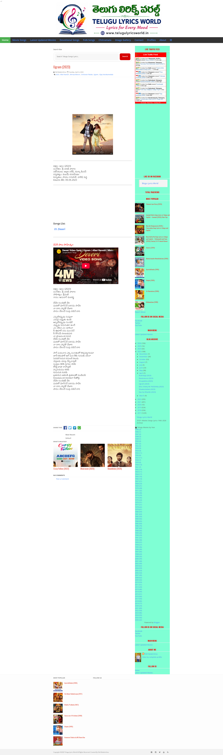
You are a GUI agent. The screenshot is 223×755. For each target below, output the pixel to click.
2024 (140, 349)
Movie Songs (19, 40)
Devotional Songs (69, 40)
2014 (138, 592)
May (141, 370)
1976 (138, 502)
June (141, 368)
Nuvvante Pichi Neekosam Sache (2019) (152, 64)
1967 (138, 481)
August (142, 362)
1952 (138, 446)
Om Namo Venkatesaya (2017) (73, 694)
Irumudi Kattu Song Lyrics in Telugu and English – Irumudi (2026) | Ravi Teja (158, 216)
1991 (138, 538)
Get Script (143, 102)
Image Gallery (123, 40)
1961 (138, 467)
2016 (138, 596)
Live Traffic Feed (150, 55)
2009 (138, 580)
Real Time (150, 102)
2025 (140, 346)
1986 (138, 526)
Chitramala (105, 40)
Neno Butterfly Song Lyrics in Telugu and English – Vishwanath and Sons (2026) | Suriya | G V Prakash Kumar (157, 238)
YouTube (138, 325)
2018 (140, 410)
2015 (138, 594)
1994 (138, 545)
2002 (138, 563)
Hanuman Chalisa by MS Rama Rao (74, 737)
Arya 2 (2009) (150, 60)
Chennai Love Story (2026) (154, 204)
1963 (138, 472)
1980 (138, 512)
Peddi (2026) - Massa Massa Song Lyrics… (150, 68)
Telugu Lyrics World (150, 183)
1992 (138, 540)
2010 (138, 582)
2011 (138, 585)
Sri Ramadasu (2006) (152, 291)
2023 (140, 351)
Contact (139, 40)
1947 (138, 434)
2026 (140, 343)
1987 (138, 528)
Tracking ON (157, 102)
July (141, 365)
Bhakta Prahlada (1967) (71, 704)
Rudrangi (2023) (145, 375)
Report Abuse (140, 312)
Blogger (157, 622)
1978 (138, 507)
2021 (140, 402)
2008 (138, 578)
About (162, 40)
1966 (138, 479)
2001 (138, 561)
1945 (138, 429)
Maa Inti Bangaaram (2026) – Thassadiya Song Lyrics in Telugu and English (157, 228)
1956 (138, 455)
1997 (138, 552)
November (143, 356)
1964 (138, 474)
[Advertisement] (92, 95)
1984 (138, 521)
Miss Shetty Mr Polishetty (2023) (151, 386)
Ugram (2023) (61, 67)
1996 (138, 549)
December (143, 354)
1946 (138, 432)
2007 (138, 575)
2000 (138, 559)
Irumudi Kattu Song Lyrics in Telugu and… (152, 99)
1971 (138, 491)
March (142, 396)
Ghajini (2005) (150, 280)
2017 (140, 413)
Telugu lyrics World (71, 752)
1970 (138, 488)
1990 (138, 535)
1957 (138, 458)
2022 (140, 399)
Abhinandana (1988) (152, 302)
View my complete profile (152, 657)
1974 (138, 498)
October (142, 359)
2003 (138, 566)
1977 (138, 505)
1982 (138, 516)
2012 (138, 587)
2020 (140, 405)
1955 (138, 453)
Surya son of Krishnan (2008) (73, 715)
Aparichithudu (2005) (152, 269)
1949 (138, 439)
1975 (138, 500)
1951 (138, 443)
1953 (138, 448)
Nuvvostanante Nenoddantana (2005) (157, 258)
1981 (138, 514)
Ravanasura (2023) (146, 378)
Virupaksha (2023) (146, 381)
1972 (138, 493)
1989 (138, 533)
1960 (138, 465)
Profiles (151, 40)
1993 (138, 542)
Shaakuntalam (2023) (147, 389)
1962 (138, 469)
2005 (138, 570)
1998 (138, 554)
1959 (138, 462)
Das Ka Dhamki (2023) (147, 392)
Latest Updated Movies (43, 40)
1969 (138, 486)
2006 (138, 573)
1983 (138, 519)
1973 (138, 495)
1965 (138, 476)
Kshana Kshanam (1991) (148, 81)
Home (5, 40)
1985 (138, 523)
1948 (138, 436)
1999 (138, 556)
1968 (138, 483)
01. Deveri (59, 229)
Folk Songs (89, 40)
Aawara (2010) (150, 247)
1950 (138, 441)
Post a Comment (62, 479)
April (141, 373)
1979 (138, 509)
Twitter (137, 323)
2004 (138, 568)
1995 (138, 547)
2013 (138, 589)
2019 (140, 407)
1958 (138, 460)
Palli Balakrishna (151, 654)
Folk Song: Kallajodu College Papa (150, 89)
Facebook (138, 321)
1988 (138, 530)
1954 (138, 451)
